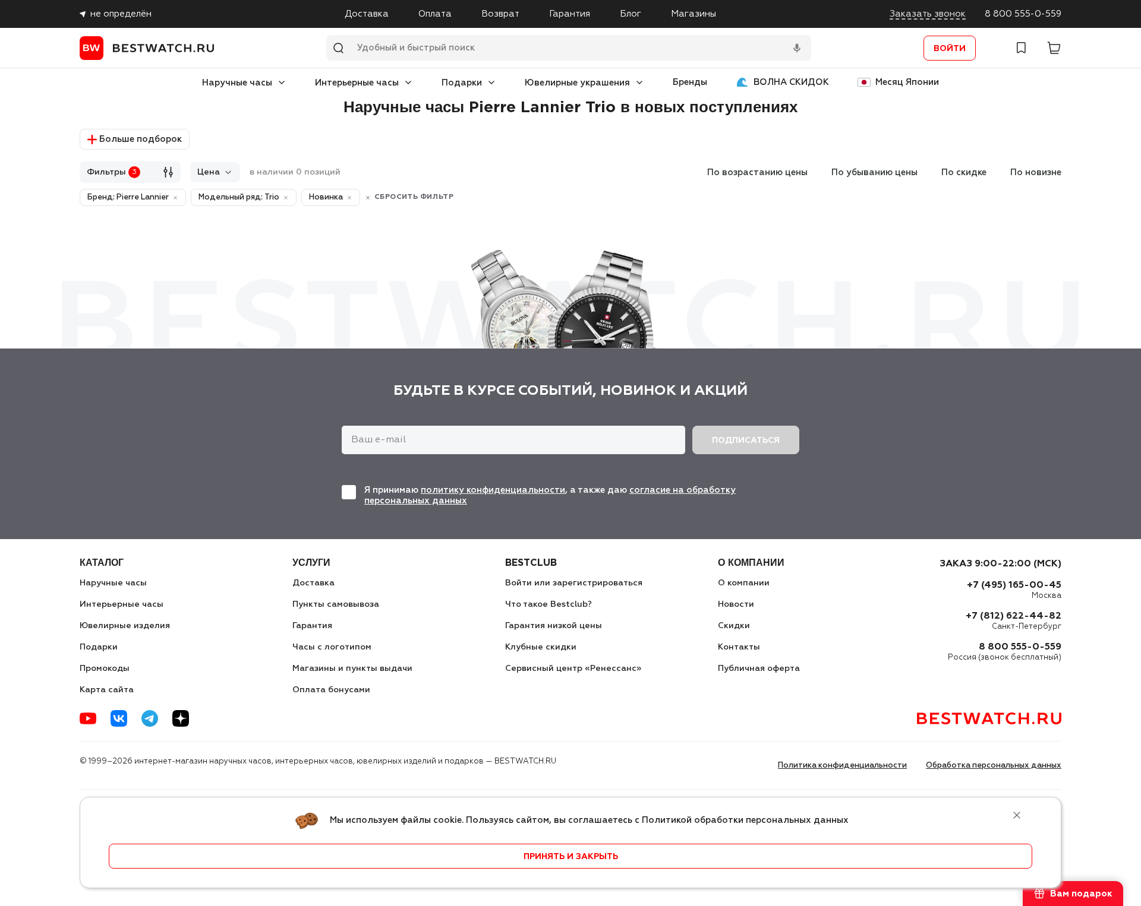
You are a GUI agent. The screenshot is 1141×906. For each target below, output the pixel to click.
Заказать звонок (928, 13)
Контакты (739, 647)
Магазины (693, 13)
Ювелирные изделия (125, 626)
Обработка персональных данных (993, 765)
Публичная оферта (759, 668)
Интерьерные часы (357, 82)
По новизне (1035, 172)
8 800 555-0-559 (1023, 13)
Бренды (690, 82)
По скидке (963, 172)
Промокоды (105, 668)
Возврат (500, 13)
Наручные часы (237, 82)
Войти (950, 49)
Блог (630, 13)
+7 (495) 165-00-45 (1014, 585)
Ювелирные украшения (577, 82)
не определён (121, 13)
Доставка (367, 13)
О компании (744, 583)
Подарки (462, 82)
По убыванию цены (874, 172)
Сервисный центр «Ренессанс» (573, 668)
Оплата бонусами (331, 690)
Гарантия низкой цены (553, 626)
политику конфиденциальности (493, 490)
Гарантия (569, 13)
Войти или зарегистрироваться (573, 583)
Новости (736, 604)
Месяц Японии (907, 82)
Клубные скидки (540, 647)
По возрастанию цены (757, 172)
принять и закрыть (571, 857)
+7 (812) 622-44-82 (1013, 616)
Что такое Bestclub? (548, 604)
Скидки (734, 626)
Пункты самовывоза (335, 604)
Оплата (435, 13)
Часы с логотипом (331, 647)
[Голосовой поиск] (796, 48)
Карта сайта (107, 690)
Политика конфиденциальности (842, 765)
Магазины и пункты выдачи (352, 668)
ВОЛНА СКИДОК (791, 82)
